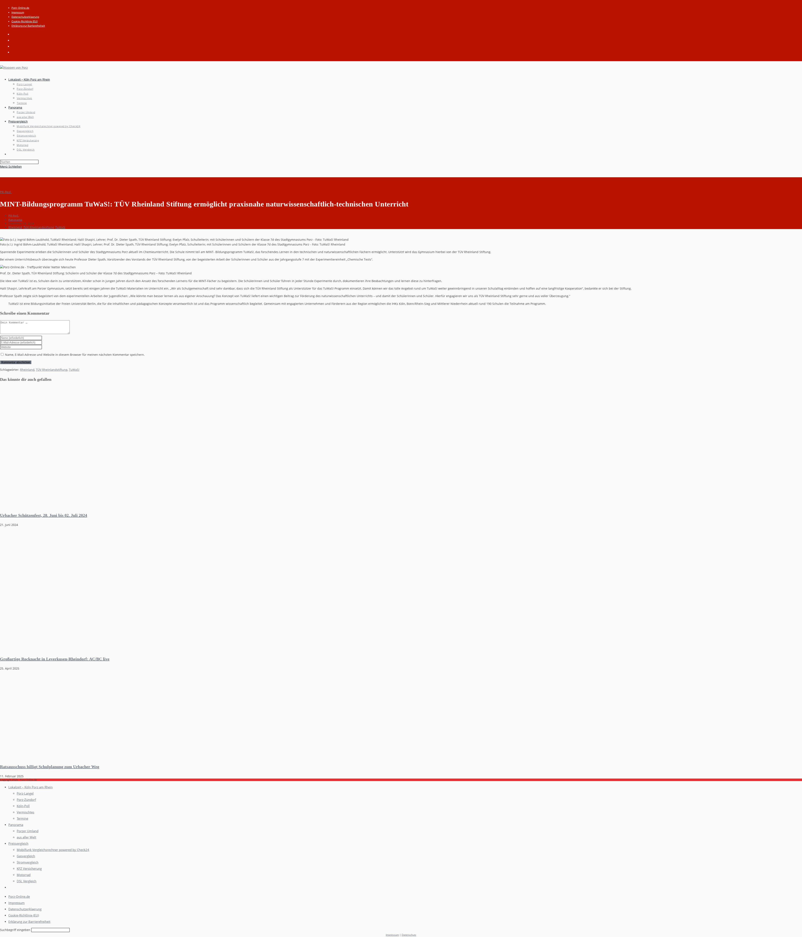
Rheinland (15, 227)
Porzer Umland (27, 831)
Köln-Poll (23, 806)
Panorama (15, 220)
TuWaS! (60, 227)
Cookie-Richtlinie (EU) (24, 21)
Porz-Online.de (20, 7)
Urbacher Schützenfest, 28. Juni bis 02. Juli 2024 (43, 515)
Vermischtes (25, 812)
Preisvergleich (18, 843)
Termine (22, 818)
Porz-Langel (25, 793)
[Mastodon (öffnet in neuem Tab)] (14, 51)
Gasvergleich (26, 856)
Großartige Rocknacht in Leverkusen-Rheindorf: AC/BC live (54, 659)
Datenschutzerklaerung (25, 16)
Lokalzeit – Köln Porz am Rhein (30, 787)
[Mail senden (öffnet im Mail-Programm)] (14, 46)
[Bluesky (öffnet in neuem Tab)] (14, 40)
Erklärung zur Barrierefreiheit (28, 25)
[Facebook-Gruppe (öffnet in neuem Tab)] (14, 34)
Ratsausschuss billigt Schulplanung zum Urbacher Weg (49, 766)
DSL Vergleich (26, 881)
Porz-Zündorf (26, 800)
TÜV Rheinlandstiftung (39, 227)
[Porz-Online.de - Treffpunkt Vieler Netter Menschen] (80, 506)
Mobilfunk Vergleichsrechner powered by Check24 (53, 850)
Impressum (17, 12)
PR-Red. (6, 192)
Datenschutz (409, 934)
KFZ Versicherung (29, 868)
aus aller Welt (26, 837)
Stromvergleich (27, 862)
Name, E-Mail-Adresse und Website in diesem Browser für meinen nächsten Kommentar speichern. (75, 355)
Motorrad (23, 875)
